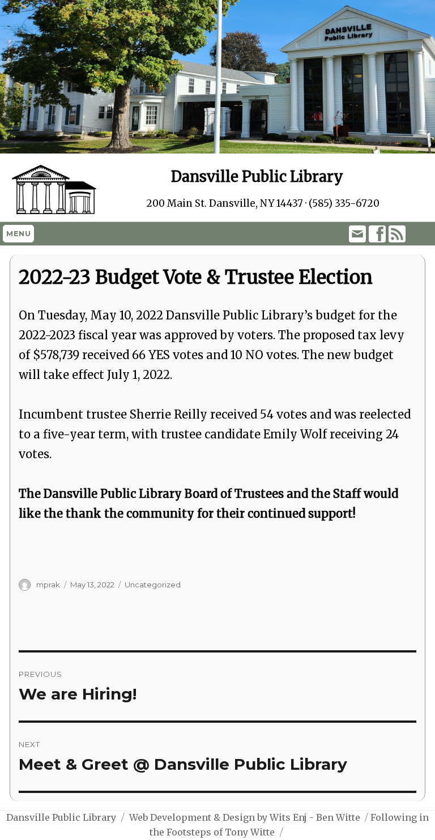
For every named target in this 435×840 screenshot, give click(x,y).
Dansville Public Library (61, 817)
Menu (18, 233)
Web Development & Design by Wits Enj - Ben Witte (244, 817)
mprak (48, 584)
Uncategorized (153, 584)
